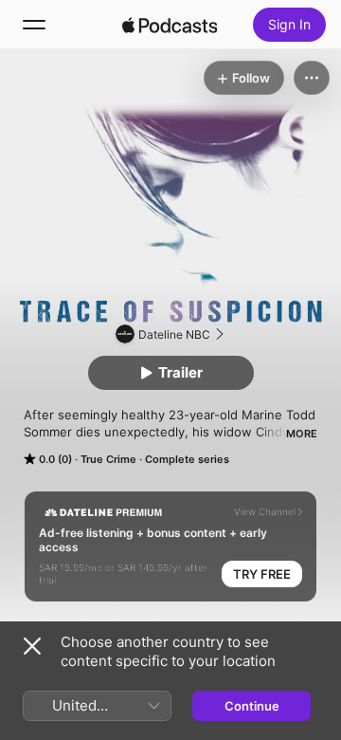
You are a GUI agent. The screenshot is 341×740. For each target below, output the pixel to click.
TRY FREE (262, 574)
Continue (251, 705)
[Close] (32, 646)
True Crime (108, 459)
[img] (169, 24)
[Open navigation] (34, 25)
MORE (301, 433)
